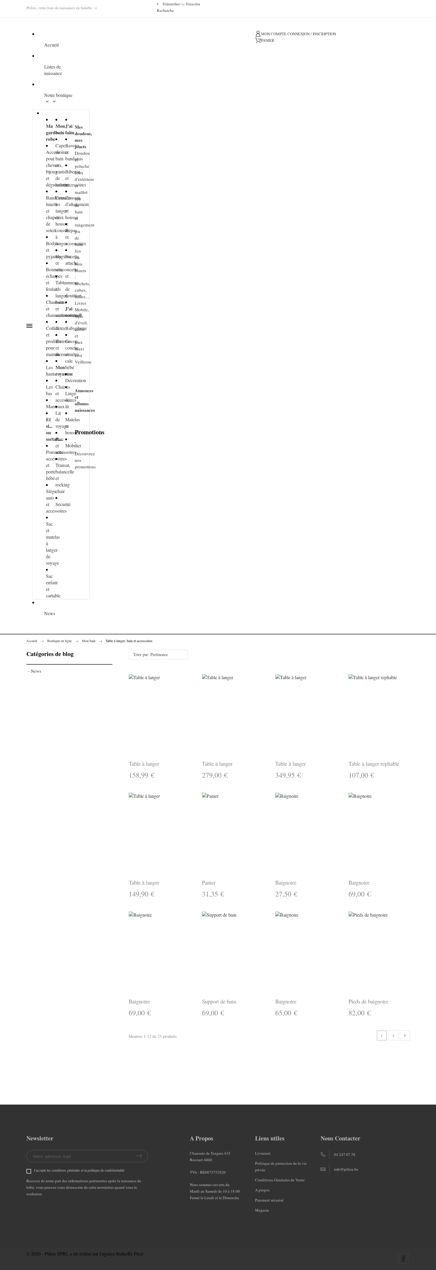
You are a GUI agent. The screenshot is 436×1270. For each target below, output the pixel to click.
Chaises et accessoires (55, 393)
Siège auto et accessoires (46, 501)
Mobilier (65, 445)
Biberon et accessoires (65, 178)
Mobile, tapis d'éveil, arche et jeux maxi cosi (75, 332)
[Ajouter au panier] (306, 833)
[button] (290, 833)
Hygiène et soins (55, 262)
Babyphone (65, 328)
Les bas (46, 390)
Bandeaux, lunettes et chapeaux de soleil (46, 213)
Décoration (65, 380)
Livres (75, 303)
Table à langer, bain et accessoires (55, 298)
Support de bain (219, 1001)
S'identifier (171, 4)
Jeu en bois (75, 257)
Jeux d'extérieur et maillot (75, 182)
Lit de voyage (55, 419)
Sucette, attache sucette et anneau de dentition (65, 276)
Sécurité (55, 504)
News (36, 671)
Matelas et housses (65, 425)
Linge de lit (65, 399)
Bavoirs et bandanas (65, 152)
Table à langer (144, 763)
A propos (262, 1190)
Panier (209, 882)
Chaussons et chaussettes (46, 308)
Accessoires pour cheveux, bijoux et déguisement (46, 168)
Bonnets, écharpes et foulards (46, 279)
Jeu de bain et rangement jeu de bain (75, 221)
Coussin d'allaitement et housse (65, 207)
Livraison (262, 1153)
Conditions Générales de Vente (280, 1180)
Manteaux (46, 406)
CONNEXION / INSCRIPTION (311, 33)
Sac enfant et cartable (46, 586)
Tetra (55, 328)
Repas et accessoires (65, 236)
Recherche (165, 10)
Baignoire (285, 882)
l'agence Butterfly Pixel (121, 1253)
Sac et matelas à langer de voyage (46, 543)
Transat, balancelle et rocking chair (55, 478)
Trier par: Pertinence (150, 654)
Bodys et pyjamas (46, 249)
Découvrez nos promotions (75, 460)
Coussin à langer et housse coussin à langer (55, 220)
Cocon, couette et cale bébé (65, 354)
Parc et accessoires (55, 445)
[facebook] (403, 1258)
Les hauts (46, 370)
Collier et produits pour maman (46, 341)
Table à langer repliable (374, 763)
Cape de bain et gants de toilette (55, 165)
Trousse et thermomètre (55, 347)
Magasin (262, 1210)
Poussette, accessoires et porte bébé (46, 465)
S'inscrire (193, 4)
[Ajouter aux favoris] (322, 833)
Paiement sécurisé (269, 1200)
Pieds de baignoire (368, 1001)
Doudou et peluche (75, 159)
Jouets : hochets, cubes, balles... (75, 283)
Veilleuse (75, 362)
